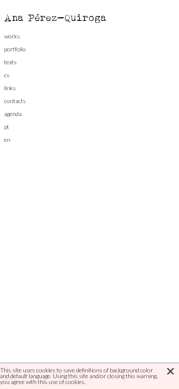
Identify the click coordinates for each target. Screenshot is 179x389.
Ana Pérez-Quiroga (55, 17)
